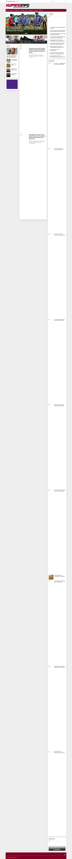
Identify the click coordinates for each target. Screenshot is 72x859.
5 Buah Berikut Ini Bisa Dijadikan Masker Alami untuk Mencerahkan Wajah (57, 37)
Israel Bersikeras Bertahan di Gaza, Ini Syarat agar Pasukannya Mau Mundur (59, 581)
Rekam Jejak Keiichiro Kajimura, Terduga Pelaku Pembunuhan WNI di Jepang (57, 47)
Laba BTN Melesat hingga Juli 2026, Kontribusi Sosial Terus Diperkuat (40, 41)
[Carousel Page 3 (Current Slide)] (57, 849)
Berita (8, 24)
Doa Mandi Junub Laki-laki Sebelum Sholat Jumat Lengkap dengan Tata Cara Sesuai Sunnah (57, 53)
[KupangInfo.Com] (17, 5)
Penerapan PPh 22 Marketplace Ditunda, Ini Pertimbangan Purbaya (14, 60)
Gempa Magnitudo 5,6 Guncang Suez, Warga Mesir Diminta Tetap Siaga (59, 576)
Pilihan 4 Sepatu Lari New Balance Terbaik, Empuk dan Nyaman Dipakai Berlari (25, 41)
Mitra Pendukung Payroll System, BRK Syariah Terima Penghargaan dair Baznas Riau (57, 44)
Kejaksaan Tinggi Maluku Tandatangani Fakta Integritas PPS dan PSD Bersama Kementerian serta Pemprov (57, 31)
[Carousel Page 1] (54, 849)
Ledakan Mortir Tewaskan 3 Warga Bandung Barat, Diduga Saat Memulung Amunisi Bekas (14, 74)
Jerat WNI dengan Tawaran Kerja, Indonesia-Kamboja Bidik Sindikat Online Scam (59, 320)
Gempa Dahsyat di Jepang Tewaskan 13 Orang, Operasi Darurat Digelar (59, 667)
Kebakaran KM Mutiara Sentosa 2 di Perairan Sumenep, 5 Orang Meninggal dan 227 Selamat (14, 69)
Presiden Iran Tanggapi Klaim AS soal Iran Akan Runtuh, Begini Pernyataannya (59, 64)
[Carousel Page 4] (58, 849)
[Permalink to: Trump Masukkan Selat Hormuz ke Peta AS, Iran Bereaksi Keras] (51, 190)
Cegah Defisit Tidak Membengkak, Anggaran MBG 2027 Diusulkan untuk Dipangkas (14, 65)
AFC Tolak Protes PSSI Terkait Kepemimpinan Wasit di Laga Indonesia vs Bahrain (57, 56)
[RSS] (65, 854)
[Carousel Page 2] (27, 33)
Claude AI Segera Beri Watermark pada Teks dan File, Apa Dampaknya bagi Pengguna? (57, 847)
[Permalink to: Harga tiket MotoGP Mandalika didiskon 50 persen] (57, 21)
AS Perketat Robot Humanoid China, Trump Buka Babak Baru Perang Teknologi (59, 491)
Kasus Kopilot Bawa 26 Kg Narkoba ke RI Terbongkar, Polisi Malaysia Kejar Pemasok (60, 405)
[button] (65, 1)
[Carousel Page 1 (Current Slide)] (25, 33)
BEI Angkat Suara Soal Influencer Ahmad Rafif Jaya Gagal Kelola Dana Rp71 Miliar (57, 41)
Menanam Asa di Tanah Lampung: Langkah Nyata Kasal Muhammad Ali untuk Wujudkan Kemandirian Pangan (24, 28)
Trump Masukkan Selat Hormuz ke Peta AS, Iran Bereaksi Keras (58, 149)
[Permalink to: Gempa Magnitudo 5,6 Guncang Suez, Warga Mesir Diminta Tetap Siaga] (51, 577)
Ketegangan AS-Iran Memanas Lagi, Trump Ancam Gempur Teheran (59, 752)
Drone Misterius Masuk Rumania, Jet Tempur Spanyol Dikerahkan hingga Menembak (59, 235)
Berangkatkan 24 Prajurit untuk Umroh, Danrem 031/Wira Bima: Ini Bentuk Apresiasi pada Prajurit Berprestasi (37, 136)
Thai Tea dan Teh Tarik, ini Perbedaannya (55, 50)
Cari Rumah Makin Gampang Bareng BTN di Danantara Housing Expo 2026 (11, 41)
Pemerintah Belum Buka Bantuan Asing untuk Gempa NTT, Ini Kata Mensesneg (11, 56)
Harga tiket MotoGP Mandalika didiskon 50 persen (57, 28)
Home (19, 857)
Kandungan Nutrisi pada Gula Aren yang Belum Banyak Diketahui (58, 34)
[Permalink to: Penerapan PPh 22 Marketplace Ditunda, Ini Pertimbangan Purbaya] (8, 60)
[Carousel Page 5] (59, 849)
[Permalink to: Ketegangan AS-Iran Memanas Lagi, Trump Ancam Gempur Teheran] (51, 793)
